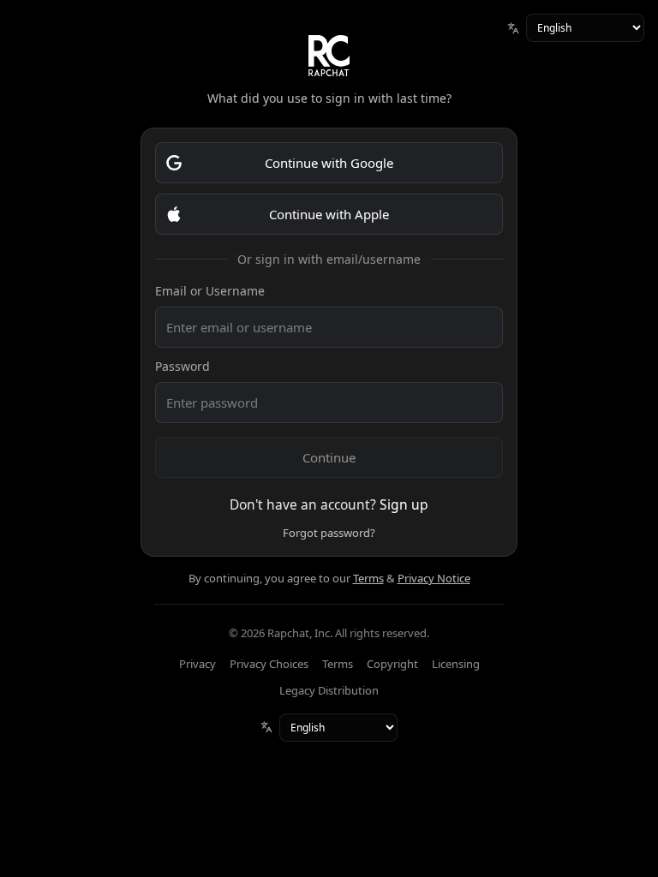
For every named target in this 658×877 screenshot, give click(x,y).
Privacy (197, 663)
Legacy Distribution (329, 690)
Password (182, 366)
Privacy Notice (434, 578)
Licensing (456, 663)
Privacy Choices (269, 663)
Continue (329, 457)
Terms (368, 578)
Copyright (392, 663)
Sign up (404, 504)
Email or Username (210, 291)
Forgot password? (329, 532)
